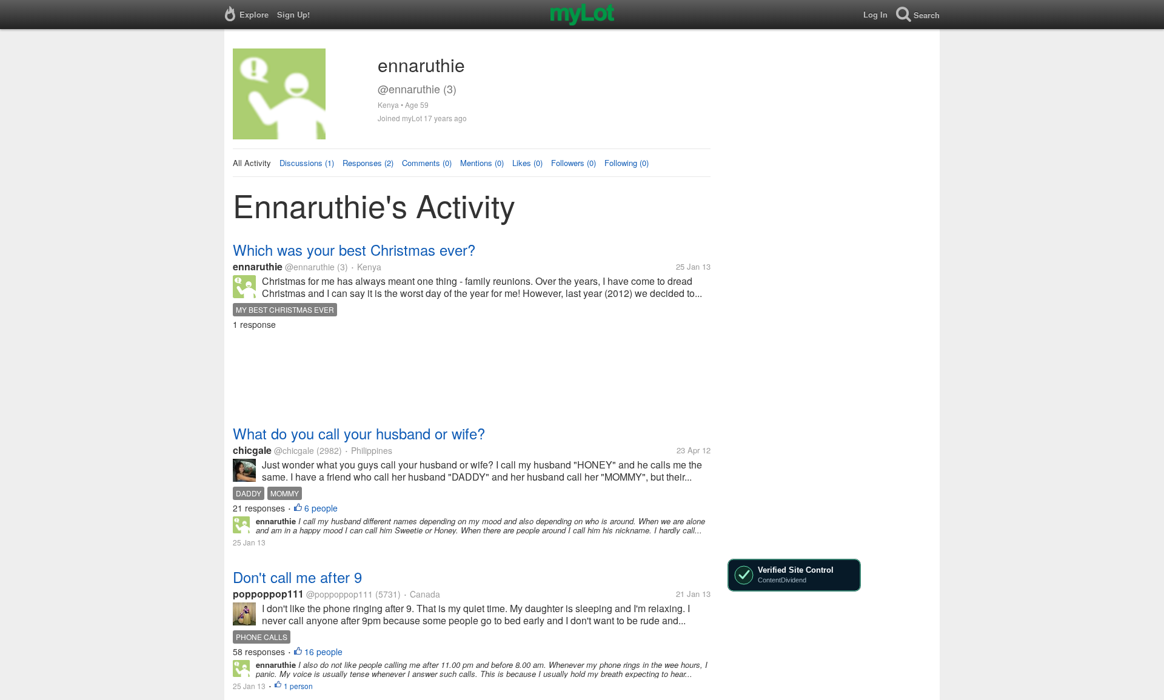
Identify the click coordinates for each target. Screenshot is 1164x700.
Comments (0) (427, 162)
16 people (323, 651)
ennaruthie (258, 266)
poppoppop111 (268, 594)
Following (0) (626, 162)
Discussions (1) (306, 162)
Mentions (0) (482, 162)
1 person (298, 686)
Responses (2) (368, 162)
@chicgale (294, 450)
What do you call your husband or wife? (359, 433)
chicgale (252, 450)
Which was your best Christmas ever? (354, 249)
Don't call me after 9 (297, 576)
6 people (321, 508)
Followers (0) (573, 162)
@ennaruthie (310, 267)
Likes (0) (527, 162)
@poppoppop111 (339, 594)
